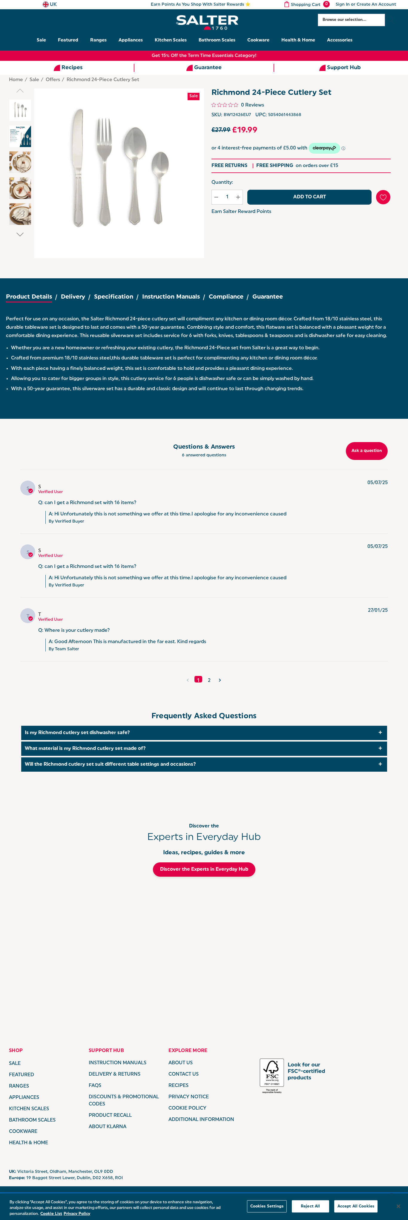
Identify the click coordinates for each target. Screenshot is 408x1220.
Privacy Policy (77, 1214)
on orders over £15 (297, 165)
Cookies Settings (266, 1206)
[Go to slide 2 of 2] (20, 234)
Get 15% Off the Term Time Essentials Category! (204, 56)
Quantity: (222, 182)
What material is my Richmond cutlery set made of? (85, 748)
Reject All (310, 1206)
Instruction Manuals (171, 297)
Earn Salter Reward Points (241, 211)
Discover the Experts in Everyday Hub (204, 869)
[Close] (398, 1206)
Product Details (29, 297)
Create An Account (376, 4)
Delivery (73, 297)
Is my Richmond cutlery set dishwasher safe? (77, 733)
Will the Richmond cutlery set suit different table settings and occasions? (110, 764)
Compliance (226, 297)
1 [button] (198, 680)
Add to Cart (309, 197)
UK (53, 4)
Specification (113, 297)
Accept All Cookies (356, 1206)
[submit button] (390, 20)
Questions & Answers (204, 447)
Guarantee (267, 297)
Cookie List (51, 1214)
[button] (187, 679)
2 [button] (209, 680)
